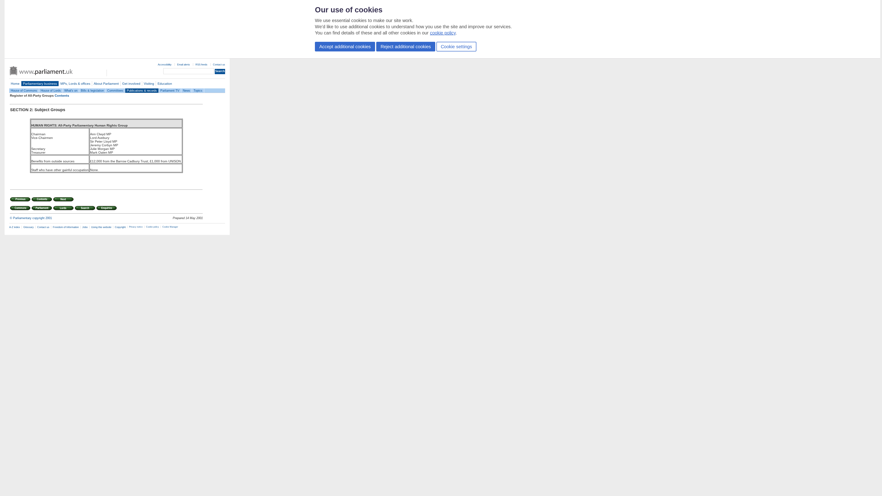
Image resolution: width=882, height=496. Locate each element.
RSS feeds (201, 64)
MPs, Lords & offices (75, 83)
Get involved (131, 83)
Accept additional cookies (345, 46)
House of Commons (24, 90)
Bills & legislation (92, 90)
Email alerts (183, 64)
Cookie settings (456, 46)
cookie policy (443, 32)
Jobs (85, 227)
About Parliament (106, 83)
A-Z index (14, 227)
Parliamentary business (40, 83)
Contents (62, 95)
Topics (198, 90)
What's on (70, 90)
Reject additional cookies (406, 46)
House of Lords (51, 90)
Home (15, 83)
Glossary (28, 227)
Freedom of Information (66, 227)
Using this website (101, 227)
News (186, 90)
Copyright (120, 227)
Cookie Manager (170, 227)
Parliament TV (169, 90)
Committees (115, 90)
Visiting (149, 83)
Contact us (219, 64)
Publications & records (142, 90)
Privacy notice (136, 227)
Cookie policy (152, 227)
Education (165, 83)
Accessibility (165, 64)
